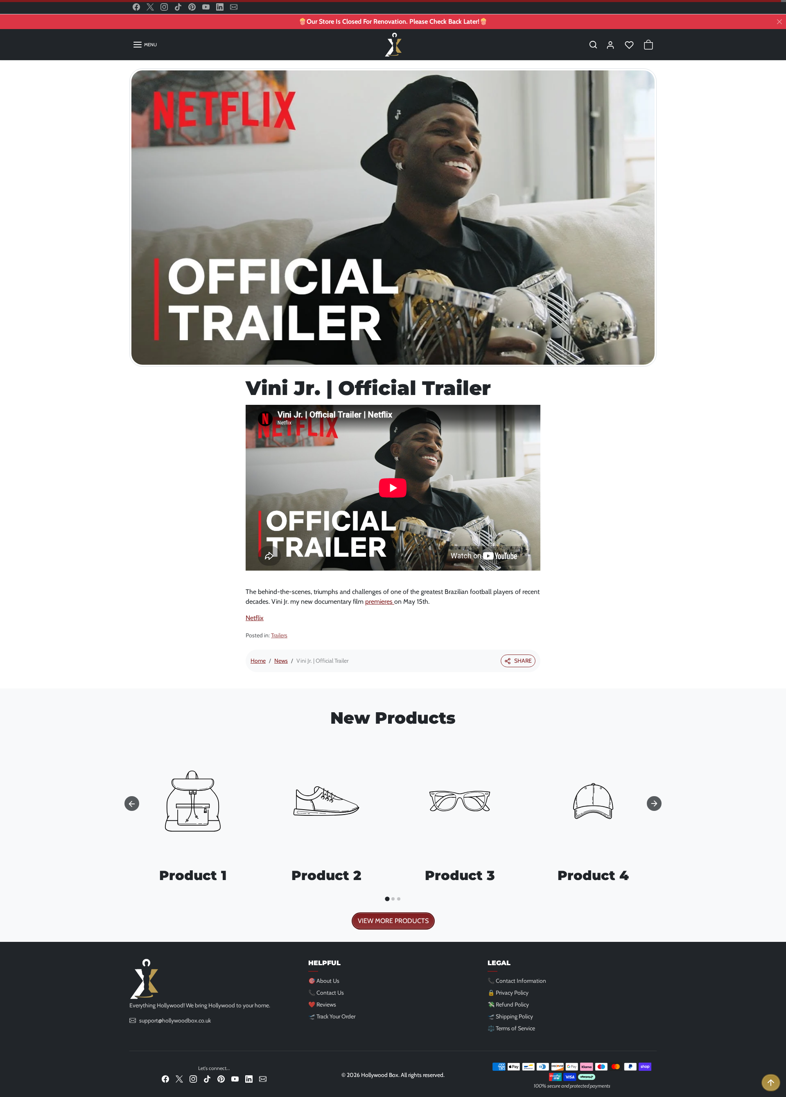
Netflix (255, 618)
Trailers (279, 635)
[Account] (610, 44)
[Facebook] (136, 7)
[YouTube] (206, 7)
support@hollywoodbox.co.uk (175, 1020)
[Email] (234, 7)
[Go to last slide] (131, 803)
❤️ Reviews (322, 1004)
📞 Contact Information (517, 980)
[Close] (779, 22)
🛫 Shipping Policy (510, 1016)
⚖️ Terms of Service (511, 1028)
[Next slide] (654, 803)
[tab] (387, 898)
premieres (379, 601)
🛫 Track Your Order (331, 1016)
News (281, 660)
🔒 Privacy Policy (508, 992)
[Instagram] (164, 7)
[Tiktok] (178, 7)
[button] (145, 44)
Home (258, 660)
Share (523, 660)
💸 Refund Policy (508, 1004)
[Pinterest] (192, 7)
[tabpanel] (393, 831)
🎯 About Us (323, 980)
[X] (150, 7)
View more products (393, 921)
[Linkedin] (220, 7)
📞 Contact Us (326, 992)
